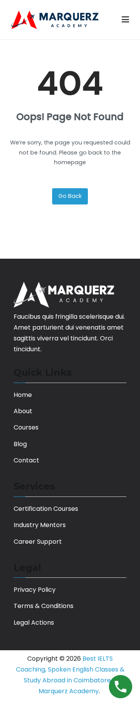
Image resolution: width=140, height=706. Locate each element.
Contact (26, 460)
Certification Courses (46, 508)
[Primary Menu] (125, 20)
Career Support (38, 541)
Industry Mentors (40, 524)
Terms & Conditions (44, 605)
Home (23, 394)
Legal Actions (34, 622)
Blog (20, 444)
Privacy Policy (35, 589)
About (23, 411)
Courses (26, 427)
